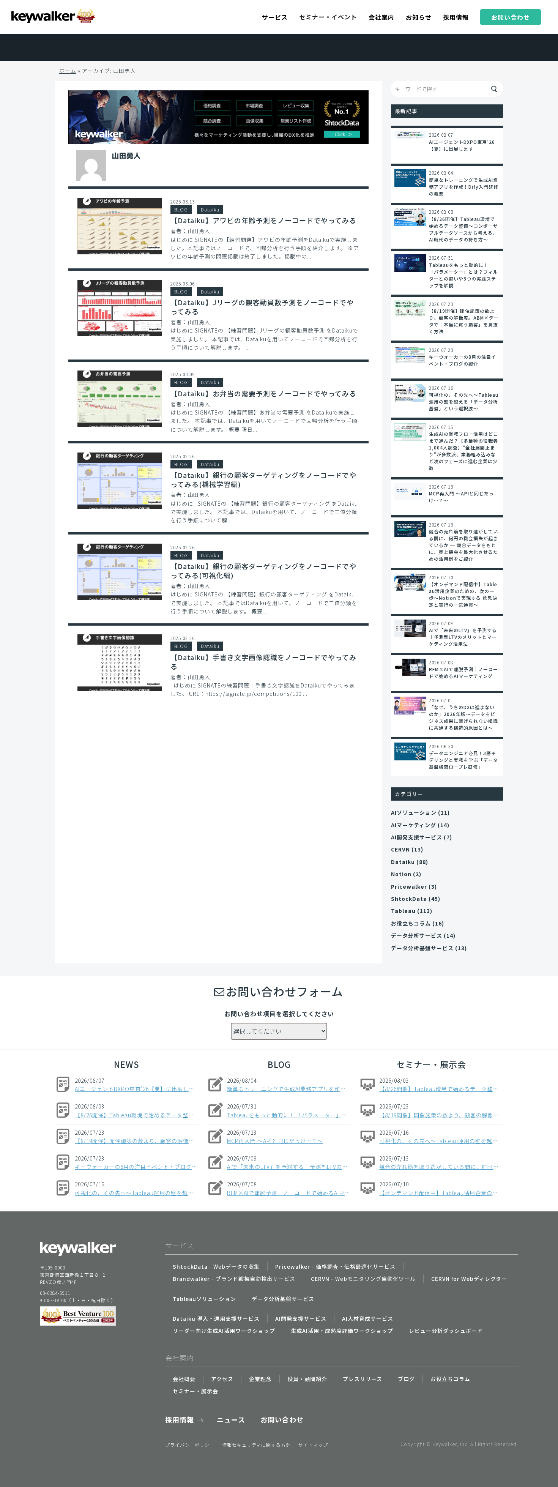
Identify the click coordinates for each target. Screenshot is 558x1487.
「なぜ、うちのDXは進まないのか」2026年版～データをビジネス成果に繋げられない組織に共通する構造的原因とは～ (463, 717)
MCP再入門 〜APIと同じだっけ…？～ (461, 496)
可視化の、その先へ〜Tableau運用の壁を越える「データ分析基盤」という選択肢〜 (463, 401)
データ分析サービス (416, 935)
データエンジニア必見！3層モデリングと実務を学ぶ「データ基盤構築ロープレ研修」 (463, 760)
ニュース (231, 1419)
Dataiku (210, 209)
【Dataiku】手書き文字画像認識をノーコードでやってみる (263, 662)
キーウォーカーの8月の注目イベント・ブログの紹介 (462, 360)
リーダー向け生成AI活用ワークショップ (224, 1330)
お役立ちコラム (411, 923)
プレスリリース (362, 1379)
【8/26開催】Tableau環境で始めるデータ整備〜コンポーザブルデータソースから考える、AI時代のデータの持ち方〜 (463, 229)
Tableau (403, 911)
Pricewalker (409, 886)
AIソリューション (414, 812)
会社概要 (184, 1379)
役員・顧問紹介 (307, 1379)
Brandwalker (234, 1278)
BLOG (181, 209)
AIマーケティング (413, 825)
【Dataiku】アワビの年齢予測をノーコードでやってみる (263, 220)
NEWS (126, 1064)
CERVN (400, 849)
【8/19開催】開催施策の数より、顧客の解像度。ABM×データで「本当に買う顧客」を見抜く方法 (464, 320)
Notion (401, 874)
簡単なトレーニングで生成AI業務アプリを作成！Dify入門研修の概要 (463, 187)
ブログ (406, 1379)
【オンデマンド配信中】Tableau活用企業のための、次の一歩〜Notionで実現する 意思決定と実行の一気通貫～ (463, 594)
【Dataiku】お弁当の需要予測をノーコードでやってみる (263, 393)
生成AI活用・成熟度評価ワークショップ (342, 1330)
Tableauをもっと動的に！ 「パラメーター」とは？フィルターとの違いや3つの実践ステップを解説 (463, 275)
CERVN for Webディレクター (469, 1278)
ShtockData (409, 898)
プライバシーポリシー (189, 1444)
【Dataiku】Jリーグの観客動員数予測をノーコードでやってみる (262, 307)
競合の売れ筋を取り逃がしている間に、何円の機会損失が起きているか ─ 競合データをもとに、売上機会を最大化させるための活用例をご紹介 (463, 545)
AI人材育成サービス (367, 1318)
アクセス (222, 1379)
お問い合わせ (282, 1419)
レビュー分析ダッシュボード (446, 1330)
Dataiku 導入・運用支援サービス (216, 1318)
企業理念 (260, 1379)
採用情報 (179, 1419)
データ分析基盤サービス (422, 948)
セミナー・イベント (328, 16)
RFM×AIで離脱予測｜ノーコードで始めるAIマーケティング (463, 672)
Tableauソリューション (204, 1299)
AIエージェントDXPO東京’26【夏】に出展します (462, 145)
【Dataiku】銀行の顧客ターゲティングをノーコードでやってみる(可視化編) (263, 570)
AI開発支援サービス (416, 837)
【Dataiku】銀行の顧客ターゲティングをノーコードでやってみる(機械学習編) (263, 479)
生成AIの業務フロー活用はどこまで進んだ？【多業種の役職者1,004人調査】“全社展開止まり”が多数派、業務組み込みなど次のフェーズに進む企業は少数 (463, 450)
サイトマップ (313, 1444)
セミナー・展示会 (431, 1064)
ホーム (67, 70)
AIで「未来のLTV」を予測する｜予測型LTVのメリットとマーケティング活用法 (463, 637)
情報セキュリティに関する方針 (256, 1444)
